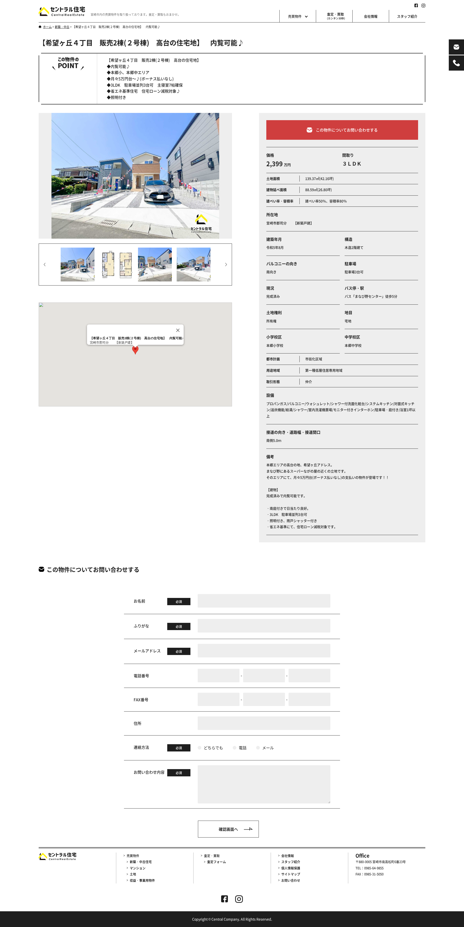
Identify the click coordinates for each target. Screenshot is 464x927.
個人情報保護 (290, 868)
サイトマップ (290, 874)
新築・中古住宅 (141, 861)
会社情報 (370, 16)
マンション (137, 868)
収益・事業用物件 (142, 880)
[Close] (178, 330)
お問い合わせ (290, 880)
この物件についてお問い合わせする (347, 130)
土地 (133, 874)
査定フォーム (216, 861)
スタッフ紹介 (407, 16)
